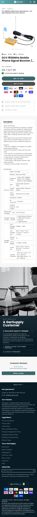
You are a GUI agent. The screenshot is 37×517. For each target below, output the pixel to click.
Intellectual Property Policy (10, 437)
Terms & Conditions (8, 421)
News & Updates (7, 449)
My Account (5, 447)
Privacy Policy (6, 423)
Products (10, 9)
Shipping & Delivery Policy (10, 435)
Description (7, 122)
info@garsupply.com (12, 395)
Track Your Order (7, 455)
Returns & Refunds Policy (9, 429)
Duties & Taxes (6, 440)
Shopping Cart (6, 452)
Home (3, 9)
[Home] (18, 2)
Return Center (6, 458)
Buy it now (18, 84)
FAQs (3, 463)
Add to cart (18, 78)
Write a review (18, 373)
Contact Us (5, 461)
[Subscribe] (33, 470)
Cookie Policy (6, 426)
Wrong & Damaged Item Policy (11, 432)
